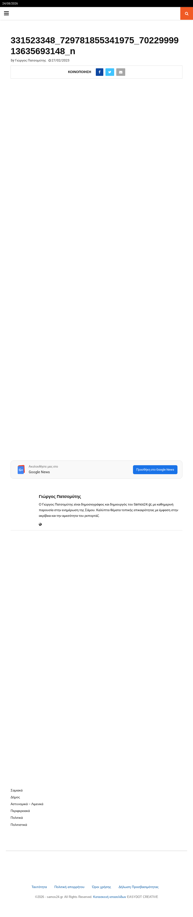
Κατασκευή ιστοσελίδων (110, 897)
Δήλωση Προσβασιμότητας (139, 887)
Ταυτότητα (40, 887)
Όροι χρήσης (102, 887)
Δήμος (15, 797)
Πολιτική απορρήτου (69, 887)
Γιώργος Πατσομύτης (30, 60)
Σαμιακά (17, 790)
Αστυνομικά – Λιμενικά (27, 804)
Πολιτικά (17, 817)
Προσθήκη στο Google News (155, 469)
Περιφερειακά (20, 811)
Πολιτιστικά (19, 825)
